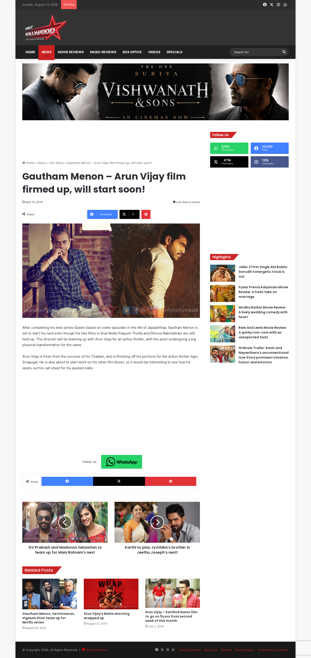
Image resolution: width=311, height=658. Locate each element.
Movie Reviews (71, 52)
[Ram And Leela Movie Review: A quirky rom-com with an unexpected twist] (222, 333)
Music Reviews (103, 52)
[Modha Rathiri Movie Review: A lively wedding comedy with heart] (222, 313)
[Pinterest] (145, 214)
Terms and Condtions (272, 650)
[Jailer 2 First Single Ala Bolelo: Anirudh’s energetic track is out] (222, 273)
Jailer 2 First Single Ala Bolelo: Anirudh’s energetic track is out (263, 272)
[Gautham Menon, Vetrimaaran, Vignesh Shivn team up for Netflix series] (49, 594)
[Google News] (121, 462)
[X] (119, 481)
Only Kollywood (96, 650)
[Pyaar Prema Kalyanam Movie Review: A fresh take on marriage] (222, 293)
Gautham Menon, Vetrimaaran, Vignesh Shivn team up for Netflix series (48, 618)
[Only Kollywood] (45, 27)
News (46, 52)
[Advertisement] (178, 28)
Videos (154, 52)
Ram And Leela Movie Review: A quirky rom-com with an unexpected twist (263, 332)
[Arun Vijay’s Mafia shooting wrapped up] (111, 594)
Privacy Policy (244, 650)
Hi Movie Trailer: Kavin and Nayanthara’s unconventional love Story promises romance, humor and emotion (264, 355)
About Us (210, 650)
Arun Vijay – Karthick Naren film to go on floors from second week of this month (171, 616)
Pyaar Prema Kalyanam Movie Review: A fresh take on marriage (263, 292)
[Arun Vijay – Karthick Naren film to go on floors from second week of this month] (172, 593)
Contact (226, 650)
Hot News (56, 163)
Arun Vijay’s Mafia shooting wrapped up (107, 615)
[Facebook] (67, 481)
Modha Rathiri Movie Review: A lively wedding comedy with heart (263, 312)
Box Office (132, 52)
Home (30, 52)
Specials (174, 52)
